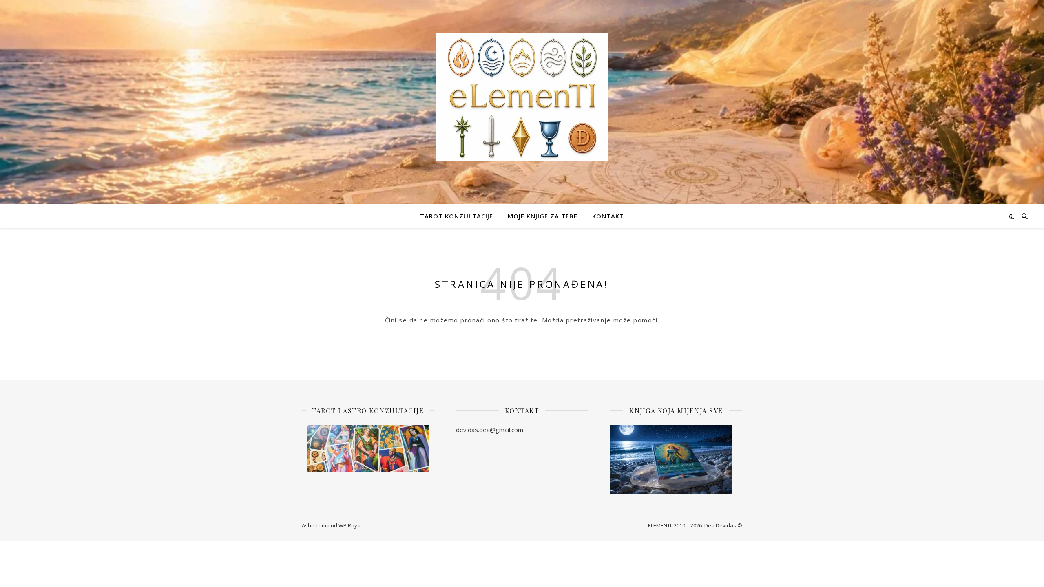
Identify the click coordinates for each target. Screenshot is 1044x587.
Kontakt (608, 216)
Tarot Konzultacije (456, 216)
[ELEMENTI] (522, 97)
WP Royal (350, 525)
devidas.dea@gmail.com (489, 430)
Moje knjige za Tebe (542, 216)
